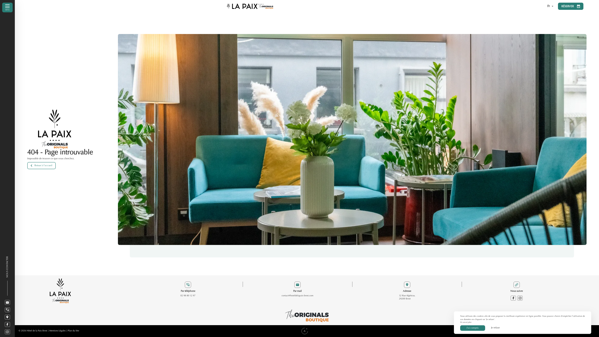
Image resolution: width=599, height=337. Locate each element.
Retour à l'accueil (43, 165)
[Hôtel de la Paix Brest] (386, 6)
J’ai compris (473, 328)
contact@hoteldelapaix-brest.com (297, 296)
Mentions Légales (57, 331)
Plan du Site (73, 331)
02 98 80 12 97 (187, 296)
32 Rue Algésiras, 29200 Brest (407, 297)
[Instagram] (7, 331)
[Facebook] (7, 324)
